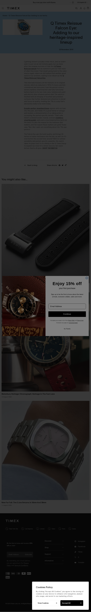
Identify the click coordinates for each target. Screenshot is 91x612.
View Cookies (43, 603)
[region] (60, 596)
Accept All (66, 603)
